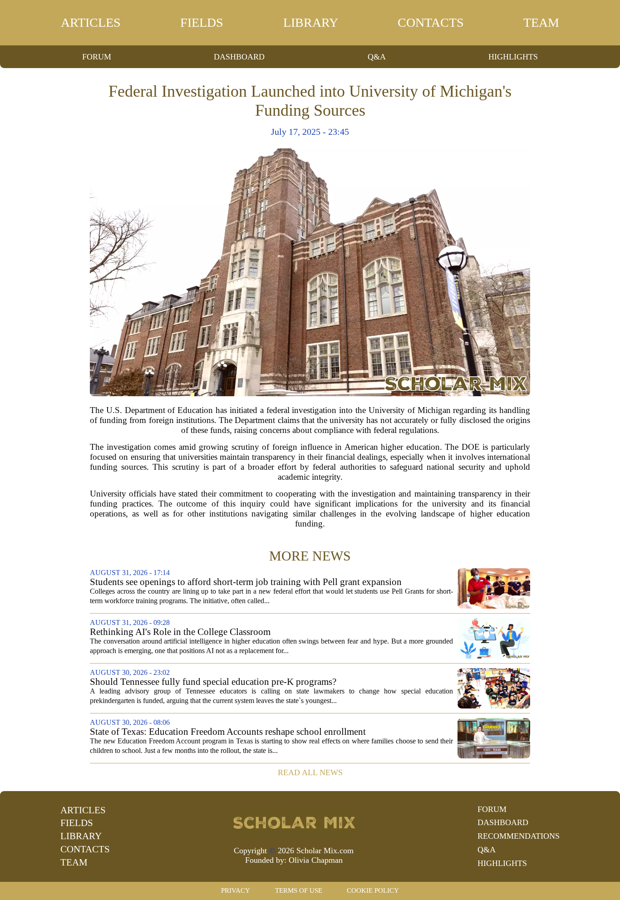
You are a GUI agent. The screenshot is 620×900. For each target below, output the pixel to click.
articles (91, 22)
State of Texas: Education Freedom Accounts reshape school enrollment (228, 732)
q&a (377, 56)
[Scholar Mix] (294, 821)
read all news (310, 772)
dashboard (239, 56)
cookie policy (373, 890)
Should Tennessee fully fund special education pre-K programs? (213, 682)
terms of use (298, 890)
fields (201, 22)
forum (96, 56)
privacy (235, 890)
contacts (431, 22)
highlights (513, 56)
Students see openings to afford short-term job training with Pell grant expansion (246, 582)
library (310, 22)
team (541, 22)
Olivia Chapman (316, 860)
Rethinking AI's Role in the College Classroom (180, 632)
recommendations (518, 836)
